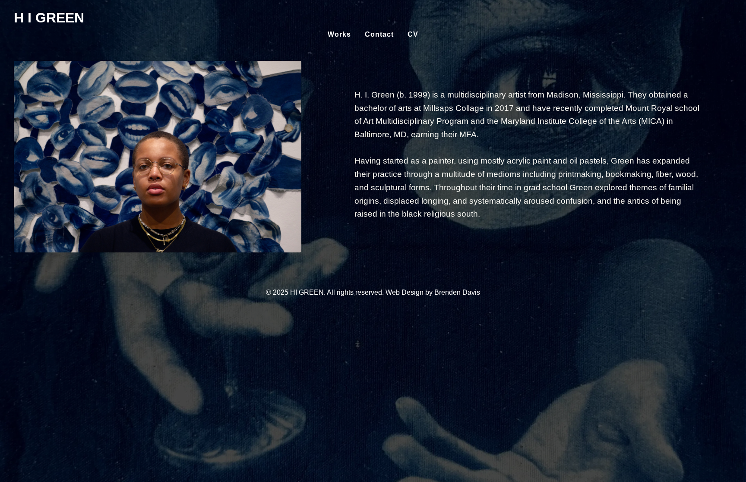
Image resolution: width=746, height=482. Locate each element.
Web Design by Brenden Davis (433, 292)
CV (413, 34)
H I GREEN (49, 17)
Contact (379, 34)
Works (339, 34)
